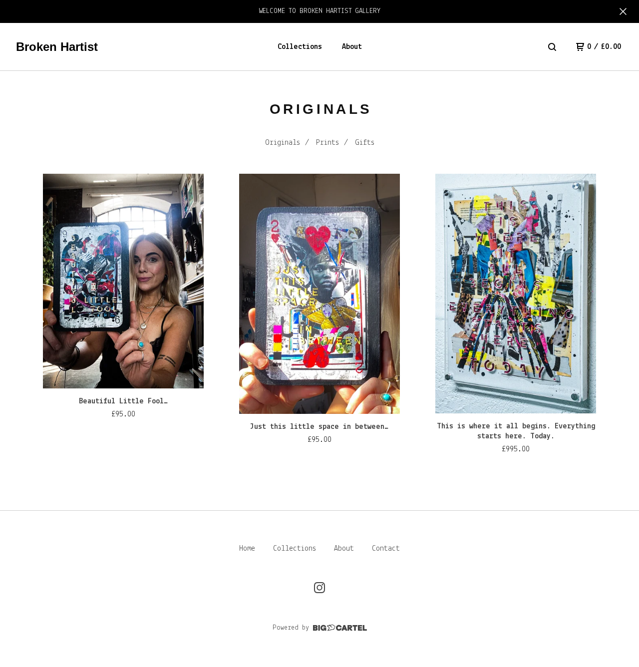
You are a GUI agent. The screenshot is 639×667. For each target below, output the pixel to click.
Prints (327, 143)
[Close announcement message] (623, 11)
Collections (300, 47)
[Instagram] (319, 588)
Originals (282, 143)
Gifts (364, 143)
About (352, 47)
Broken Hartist (57, 46)
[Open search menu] (552, 47)
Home (247, 549)
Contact (386, 549)
